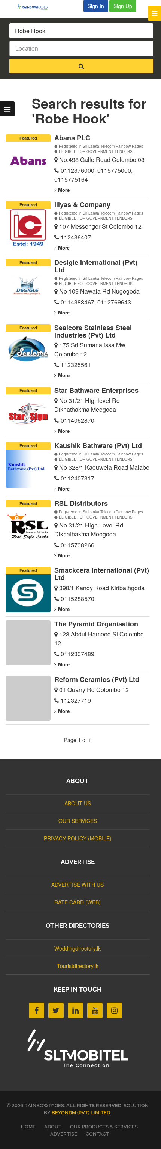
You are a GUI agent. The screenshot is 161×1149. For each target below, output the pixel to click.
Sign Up (122, 6)
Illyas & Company (82, 204)
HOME (28, 1127)
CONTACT (97, 1134)
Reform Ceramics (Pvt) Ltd (96, 679)
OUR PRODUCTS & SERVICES (104, 1127)
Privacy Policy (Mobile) (78, 838)
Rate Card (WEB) (77, 902)
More (64, 189)
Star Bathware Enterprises (96, 390)
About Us (77, 803)
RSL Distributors (81, 503)
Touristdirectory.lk (77, 966)
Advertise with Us (77, 884)
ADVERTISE (63, 1134)
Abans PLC (72, 138)
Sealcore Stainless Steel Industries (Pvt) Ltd (93, 331)
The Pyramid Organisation (96, 624)
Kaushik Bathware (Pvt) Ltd (98, 445)
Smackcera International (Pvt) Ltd (101, 573)
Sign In (96, 6)
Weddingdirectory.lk (77, 948)
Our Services (77, 820)
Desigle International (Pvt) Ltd (95, 266)
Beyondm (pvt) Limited (81, 1112)
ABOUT (52, 1127)
